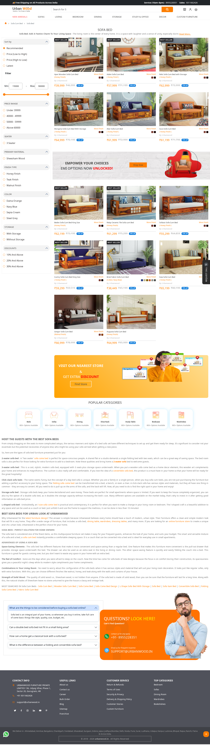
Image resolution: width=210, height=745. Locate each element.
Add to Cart (78, 69)
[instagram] (27, 710)
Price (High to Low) (17, 59)
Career (63, 694)
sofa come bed (41, 458)
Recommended (15, 48)
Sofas (156, 690)
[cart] (195, 9)
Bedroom (158, 685)
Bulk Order (65, 699)
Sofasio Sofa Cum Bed (168, 222)
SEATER (8, 136)
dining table (93, 521)
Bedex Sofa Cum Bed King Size (67, 222)
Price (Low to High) (17, 54)
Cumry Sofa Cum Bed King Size (67, 277)
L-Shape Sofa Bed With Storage (135, 586)
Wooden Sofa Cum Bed (65, 586)
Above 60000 (13, 127)
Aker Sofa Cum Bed (115, 128)
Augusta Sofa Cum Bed (116, 331)
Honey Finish (13, 173)
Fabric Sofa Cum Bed (28, 589)
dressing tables (119, 521)
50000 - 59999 (14, 121)
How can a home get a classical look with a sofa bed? (37, 636)
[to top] (206, 734)
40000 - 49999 (14, 116)
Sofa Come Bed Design (106, 586)
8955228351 (160, 2)
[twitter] (15, 710)
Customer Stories (115, 704)
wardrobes (105, 521)
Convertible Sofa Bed (189, 586)
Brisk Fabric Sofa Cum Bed (118, 277)
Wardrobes (159, 699)
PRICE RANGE (11, 103)
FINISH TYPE (10, 167)
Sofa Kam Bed (169, 586)
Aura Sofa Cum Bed (167, 128)
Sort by (7, 41)
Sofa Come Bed (86, 586)
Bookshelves (160, 704)
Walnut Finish (14, 185)
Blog (62, 704)
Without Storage (15, 239)
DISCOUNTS (10, 248)
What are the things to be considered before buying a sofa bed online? (47, 607)
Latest (10, 65)
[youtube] (40, 710)
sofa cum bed (29, 537)
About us (64, 685)
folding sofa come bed (64, 483)
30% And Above (15, 266)
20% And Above (15, 260)
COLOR (8, 194)
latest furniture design (37, 518)
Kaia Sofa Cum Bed (167, 277)
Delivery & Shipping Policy (119, 699)
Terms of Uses (113, 690)
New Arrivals (19, 16)
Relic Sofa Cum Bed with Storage (173, 74)
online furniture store (179, 521)
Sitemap (63, 709)
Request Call (206, 274)
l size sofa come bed (47, 504)
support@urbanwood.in (28, 702)
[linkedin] (33, 710)
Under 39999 (13, 110)
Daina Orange (14, 200)
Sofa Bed (30, 23)
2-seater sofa (119, 461)
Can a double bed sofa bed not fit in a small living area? (39, 627)
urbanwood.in (102, 738)
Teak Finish (12, 179)
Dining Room (160, 694)
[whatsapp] (6, 734)
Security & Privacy (115, 694)
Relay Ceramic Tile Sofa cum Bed (120, 222)
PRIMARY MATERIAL (14, 151)
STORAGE (9, 226)
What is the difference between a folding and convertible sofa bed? (45, 644)
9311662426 (188, 2)
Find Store (81, 384)
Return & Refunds (115, 685)
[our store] (183, 9)
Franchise (64, 714)
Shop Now (138, 165)
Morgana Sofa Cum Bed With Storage (70, 128)
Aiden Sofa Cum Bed (115, 74)
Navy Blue (12, 206)
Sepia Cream (13, 212)
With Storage (14, 233)
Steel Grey (12, 218)
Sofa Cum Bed (17, 23)
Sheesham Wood (16, 158)
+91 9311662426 (24, 695)
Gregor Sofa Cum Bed (63, 331)
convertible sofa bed (123, 470)
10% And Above (15, 254)
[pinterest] (46, 710)
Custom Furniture (187, 16)
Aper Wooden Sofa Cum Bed (66, 74)
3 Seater (11, 143)
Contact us (65, 690)
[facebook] (21, 710)
